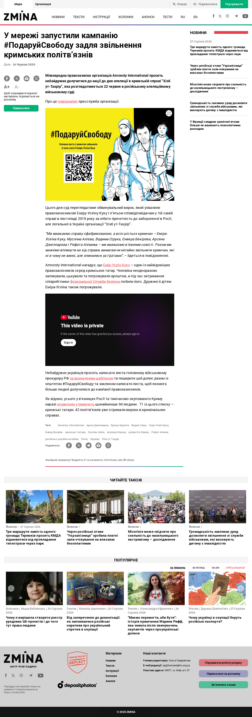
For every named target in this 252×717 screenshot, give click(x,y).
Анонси (148, 17)
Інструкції (101, 17)
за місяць (198, 567)
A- (17, 86)
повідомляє (68, 101)
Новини (58, 17)
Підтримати (234, 4)
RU (183, 17)
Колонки (126, 17)
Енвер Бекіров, (54, 432)
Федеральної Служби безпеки (95, 281)
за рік (215, 567)
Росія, (84, 439)
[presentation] (11, 588)
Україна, (95, 439)
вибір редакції (235, 567)
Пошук (182, 4)
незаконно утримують (75, 404)
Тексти (78, 17)
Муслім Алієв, (96, 432)
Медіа (18, 4)
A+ (7, 86)
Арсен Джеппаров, (97, 425)
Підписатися (207, 4)
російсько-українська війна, (62, 439)
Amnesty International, (71, 425)
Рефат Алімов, (160, 432)
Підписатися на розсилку (223, 674)
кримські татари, (75, 432)
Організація (43, 4)
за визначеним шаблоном (91, 378)
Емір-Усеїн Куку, (159, 425)
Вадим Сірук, (139, 425)
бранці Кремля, (120, 425)
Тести (167, 17)
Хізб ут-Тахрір (110, 439)
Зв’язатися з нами (223, 685)
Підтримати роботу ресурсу (223, 662)
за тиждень (177, 567)
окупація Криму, (117, 432)
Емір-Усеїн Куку (116, 265)
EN (195, 17)
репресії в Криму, (139, 432)
